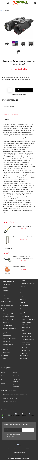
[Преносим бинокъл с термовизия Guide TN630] (19, 38)
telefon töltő (6, 298)
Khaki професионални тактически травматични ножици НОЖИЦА (22, 257)
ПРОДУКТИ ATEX (25, 296)
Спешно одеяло (19, 267)
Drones (22, 293)
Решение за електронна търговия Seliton (19, 458)
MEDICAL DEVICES (7, 305)
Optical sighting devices (9, 319)
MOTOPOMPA (24, 305)
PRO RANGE (25, 347)
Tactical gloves (7, 335)
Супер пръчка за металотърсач (22, 226)
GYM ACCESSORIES (28, 339)
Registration (4, 376)
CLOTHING (4, 356)
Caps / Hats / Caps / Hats (28, 283)
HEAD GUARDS (26, 322)
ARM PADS (25, 325)
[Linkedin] (18, 405)
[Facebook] (3, 405)
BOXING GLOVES (27, 350)
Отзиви (6, 119)
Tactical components (26, 309)
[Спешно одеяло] (7, 270)
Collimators (6, 322)
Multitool (5, 350)
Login (3, 379)
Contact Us (16, 376)
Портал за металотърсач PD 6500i (23, 236)
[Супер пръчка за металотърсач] (7, 229)
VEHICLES (23, 289)
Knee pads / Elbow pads (9, 338)
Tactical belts (6, 341)
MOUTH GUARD (26, 336)
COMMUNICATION (6, 302)
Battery (4, 296)
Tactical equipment (6, 325)
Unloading (5, 347)
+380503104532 (13, 401)
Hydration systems (8, 332)
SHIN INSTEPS (26, 328)
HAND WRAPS (26, 342)
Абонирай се (8, 248)
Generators (5, 290)
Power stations (6, 284)
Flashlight (5, 287)
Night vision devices (8, 316)
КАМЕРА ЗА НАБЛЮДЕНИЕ (25, 354)
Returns (15, 372)
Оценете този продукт (8, 106)
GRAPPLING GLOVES (28, 319)
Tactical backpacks (8, 344)
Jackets (23, 280)
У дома (2, 7)
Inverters (5, 293)
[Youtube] (14, 405)
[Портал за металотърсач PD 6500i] (7, 240)
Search (3, 383)
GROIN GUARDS (26, 333)
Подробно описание (10, 115)
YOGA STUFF (26, 345)
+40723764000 (13, 398)
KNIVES (22, 302)
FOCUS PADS (25, 316)
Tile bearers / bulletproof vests (9, 329)
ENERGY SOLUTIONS (7, 282)
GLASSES (23, 299)
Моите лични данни (20, 452)
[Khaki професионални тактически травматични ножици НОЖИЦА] (7, 260)
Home (3, 372)
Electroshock (6, 352)
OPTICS (8, 7)
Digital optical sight (8, 313)
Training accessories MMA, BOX (27, 312)
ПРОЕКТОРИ (24, 358)
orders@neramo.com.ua (20, 394)
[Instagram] (11, 405)
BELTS (24, 330)
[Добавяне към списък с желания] (33, 85)
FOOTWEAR (23, 286)
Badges (4, 358)
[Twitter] (7, 405)
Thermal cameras (14, 7)
